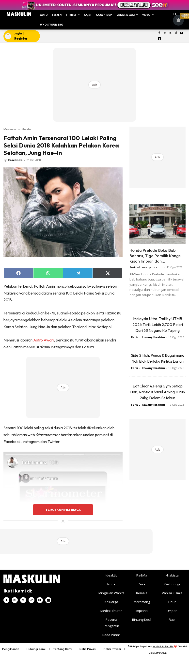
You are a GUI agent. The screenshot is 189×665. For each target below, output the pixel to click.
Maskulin (9, 129)
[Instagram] (165, 33)
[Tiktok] (176, 33)
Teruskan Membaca (63, 510)
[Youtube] (182, 33)
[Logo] (19, 14)
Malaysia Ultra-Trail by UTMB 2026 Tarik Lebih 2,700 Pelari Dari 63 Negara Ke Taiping (157, 324)
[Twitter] (170, 33)
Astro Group (160, 652)
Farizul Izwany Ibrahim (146, 267)
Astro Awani (43, 340)
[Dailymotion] (159, 39)
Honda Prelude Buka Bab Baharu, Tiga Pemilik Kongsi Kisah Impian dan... (155, 256)
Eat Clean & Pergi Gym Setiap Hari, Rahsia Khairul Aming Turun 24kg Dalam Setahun (157, 392)
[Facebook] (159, 33)
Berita (26, 129)
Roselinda (15, 160)
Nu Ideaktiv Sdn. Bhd (163, 646)
